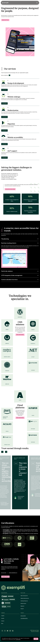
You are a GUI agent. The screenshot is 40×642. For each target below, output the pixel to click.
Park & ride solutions (7, 271)
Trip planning (5, 239)
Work (2, 623)
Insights (2, 615)
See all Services (4, 75)
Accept (35, 638)
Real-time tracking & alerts (8, 243)
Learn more (18, 639)
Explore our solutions (10, 189)
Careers (2, 620)
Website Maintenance (25, 598)
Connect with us (5, 576)
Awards (2, 618)
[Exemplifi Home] (5, 3)
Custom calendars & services (9, 279)
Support (22, 608)
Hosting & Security (24, 600)
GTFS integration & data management (11, 275)
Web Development (24, 595)
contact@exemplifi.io (13, 572)
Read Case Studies (20, 334)
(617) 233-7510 (3, 572)
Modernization (23, 603)
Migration (22, 606)
